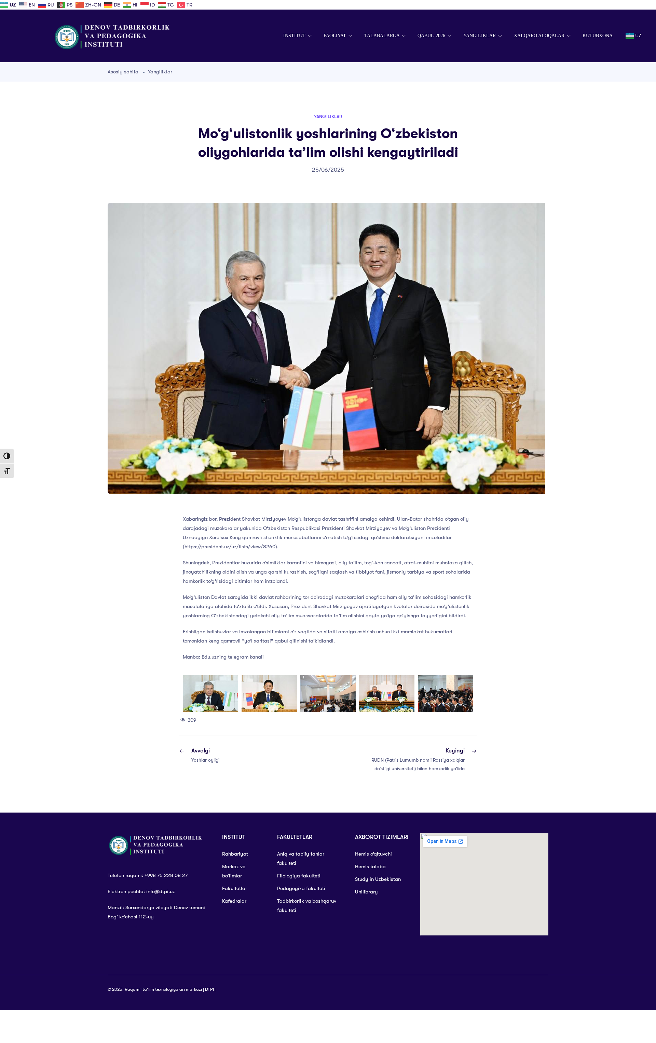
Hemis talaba (370, 866)
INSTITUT (295, 35)
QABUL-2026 (432, 35)
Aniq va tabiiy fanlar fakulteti (300, 858)
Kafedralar (234, 901)
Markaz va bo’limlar (234, 871)
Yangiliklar (160, 72)
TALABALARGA (382, 35)
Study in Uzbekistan (378, 879)
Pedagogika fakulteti (301, 888)
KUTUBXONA (598, 35)
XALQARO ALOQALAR (540, 35)
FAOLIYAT (335, 35)
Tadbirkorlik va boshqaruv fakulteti (306, 905)
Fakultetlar (234, 888)
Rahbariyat (235, 854)
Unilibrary (366, 892)
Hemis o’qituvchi (373, 854)
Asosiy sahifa (123, 72)
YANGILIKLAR (480, 35)
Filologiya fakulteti (298, 876)
